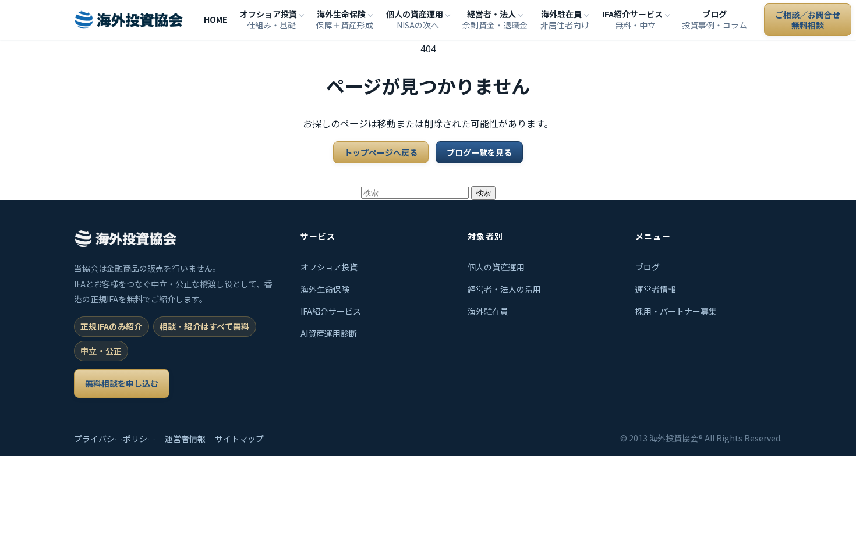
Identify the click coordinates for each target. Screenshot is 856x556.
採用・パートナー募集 (676, 311)
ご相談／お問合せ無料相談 (807, 20)
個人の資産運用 (496, 267)
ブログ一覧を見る (479, 152)
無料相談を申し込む (121, 383)
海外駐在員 (488, 311)
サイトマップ (239, 438)
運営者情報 (655, 289)
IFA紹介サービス (330, 311)
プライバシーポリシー (114, 438)
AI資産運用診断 (328, 333)
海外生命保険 (324, 289)
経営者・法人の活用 (504, 289)
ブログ (647, 267)
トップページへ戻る (381, 152)
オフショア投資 (329, 267)
